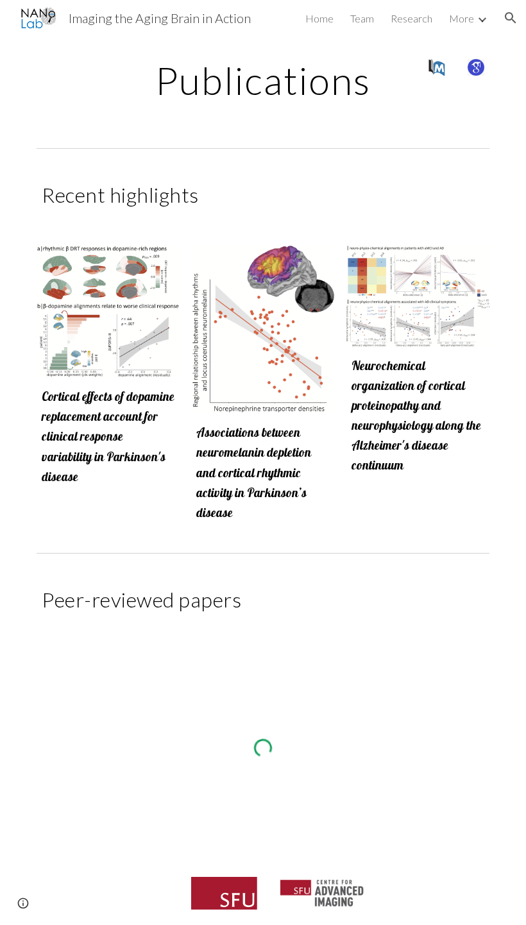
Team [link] (362, 18)
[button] (510, 18)
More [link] (461, 18)
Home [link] (319, 18)
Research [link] (411, 18)
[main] (263, 80)
